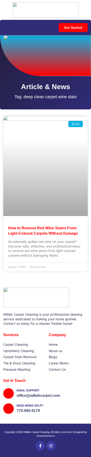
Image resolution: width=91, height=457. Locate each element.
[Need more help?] (8, 408)
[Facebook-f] (40, 445)
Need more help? (30, 405)
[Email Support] (8, 393)
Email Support (28, 390)
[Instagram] (51, 445)
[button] (4, 27)
